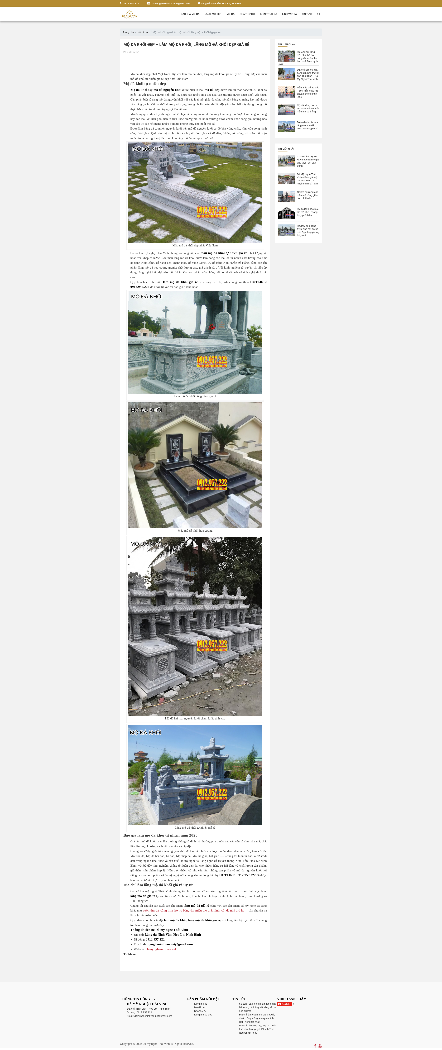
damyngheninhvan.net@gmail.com (170, 3)
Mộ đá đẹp (143, 32)
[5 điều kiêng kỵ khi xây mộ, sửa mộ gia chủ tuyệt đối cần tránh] (286, 160)
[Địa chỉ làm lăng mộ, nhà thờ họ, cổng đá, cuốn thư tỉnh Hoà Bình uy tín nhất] (286, 56)
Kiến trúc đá (268, 13)
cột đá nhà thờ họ (232, 910)
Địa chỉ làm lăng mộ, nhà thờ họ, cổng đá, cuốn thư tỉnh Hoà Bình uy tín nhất (298, 57)
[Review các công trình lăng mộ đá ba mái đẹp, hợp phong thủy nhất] (286, 230)
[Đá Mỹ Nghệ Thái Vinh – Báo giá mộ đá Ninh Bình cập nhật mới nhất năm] (286, 178)
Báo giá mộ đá (190, 13)
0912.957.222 (131, 3)
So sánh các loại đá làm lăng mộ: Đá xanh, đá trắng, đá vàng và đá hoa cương (257, 1007)
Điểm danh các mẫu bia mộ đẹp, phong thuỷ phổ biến (308, 212)
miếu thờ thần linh (207, 910)
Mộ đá (230, 13)
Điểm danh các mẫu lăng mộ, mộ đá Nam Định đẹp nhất (308, 125)
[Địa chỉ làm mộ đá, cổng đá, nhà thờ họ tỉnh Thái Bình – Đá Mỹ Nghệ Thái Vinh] (286, 74)
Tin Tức (307, 13)
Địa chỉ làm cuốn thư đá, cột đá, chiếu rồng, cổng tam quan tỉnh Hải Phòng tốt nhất (257, 1018)
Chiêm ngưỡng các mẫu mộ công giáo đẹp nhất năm (307, 195)
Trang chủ (128, 32)
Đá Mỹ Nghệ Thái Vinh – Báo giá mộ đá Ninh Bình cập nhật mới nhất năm (307, 179)
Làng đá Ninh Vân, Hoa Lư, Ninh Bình (221, 3)
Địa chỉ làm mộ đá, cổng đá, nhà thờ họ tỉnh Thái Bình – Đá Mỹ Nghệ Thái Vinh (308, 74)
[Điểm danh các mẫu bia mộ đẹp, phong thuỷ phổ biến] (286, 213)
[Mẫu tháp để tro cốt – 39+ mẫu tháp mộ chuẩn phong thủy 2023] (286, 92)
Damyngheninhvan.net (161, 949)
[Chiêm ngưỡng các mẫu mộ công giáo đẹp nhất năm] (286, 196)
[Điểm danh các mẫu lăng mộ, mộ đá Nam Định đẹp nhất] (286, 126)
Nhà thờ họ (247, 13)
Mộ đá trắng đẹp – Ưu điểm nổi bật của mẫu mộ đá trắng (308, 108)
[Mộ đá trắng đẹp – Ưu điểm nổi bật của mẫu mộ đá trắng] (286, 109)
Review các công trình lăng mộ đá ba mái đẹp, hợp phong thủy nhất (308, 231)
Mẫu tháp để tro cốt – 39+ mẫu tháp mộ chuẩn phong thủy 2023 (308, 92)
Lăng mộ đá (200, 1003)
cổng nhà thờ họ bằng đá (177, 910)
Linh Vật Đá (289, 13)
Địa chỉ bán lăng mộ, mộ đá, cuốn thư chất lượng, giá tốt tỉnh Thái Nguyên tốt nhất (257, 1029)
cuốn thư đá (151, 910)
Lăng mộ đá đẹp (203, 1014)
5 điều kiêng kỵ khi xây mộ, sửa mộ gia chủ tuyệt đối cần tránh (308, 161)
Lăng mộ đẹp (213, 13)
